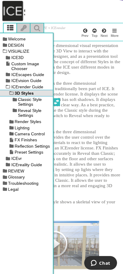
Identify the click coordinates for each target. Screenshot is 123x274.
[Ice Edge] (13, 11)
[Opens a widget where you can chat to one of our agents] (100, 263)
